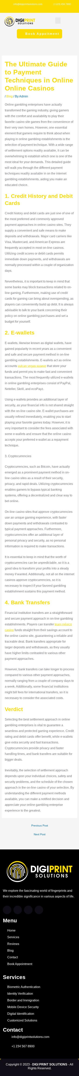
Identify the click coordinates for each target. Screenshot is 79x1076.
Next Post (39, 834)
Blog (9, 96)
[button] (58, 20)
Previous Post (39, 825)
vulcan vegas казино (32, 366)
